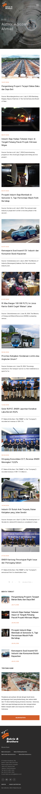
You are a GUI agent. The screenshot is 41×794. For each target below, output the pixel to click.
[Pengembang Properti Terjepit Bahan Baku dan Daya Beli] (5, 597)
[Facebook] (14, 779)
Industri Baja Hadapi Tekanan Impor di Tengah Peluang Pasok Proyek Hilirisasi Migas (19, 142)
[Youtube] (6, 779)
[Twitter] (10, 779)
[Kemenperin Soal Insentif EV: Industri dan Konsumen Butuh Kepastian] (5, 651)
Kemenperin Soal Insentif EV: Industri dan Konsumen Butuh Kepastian (25, 653)
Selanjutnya (26, 582)
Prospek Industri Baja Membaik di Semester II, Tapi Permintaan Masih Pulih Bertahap (19, 198)
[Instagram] (2, 779)
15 (19, 582)
